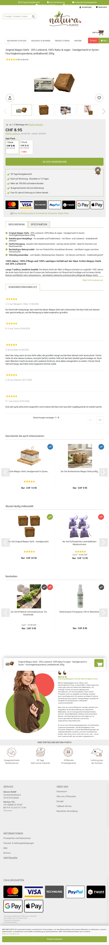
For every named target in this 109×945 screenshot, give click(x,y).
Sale (94, 41)
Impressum (62, 791)
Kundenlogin (86, 7)
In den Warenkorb (55, 161)
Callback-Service (64, 806)
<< (90, 420)
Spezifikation (39, 224)
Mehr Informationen (92, 280)
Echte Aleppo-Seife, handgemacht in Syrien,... (29, 471)
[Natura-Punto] (65, 18)
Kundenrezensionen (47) (23, 287)
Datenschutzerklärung (10, 934)
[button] (104, 111)
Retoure (7, 853)
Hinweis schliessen (54, 939)
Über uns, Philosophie (66, 796)
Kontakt (60, 801)
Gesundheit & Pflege (16, 41)
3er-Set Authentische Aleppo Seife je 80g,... (80, 471)
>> (99, 420)
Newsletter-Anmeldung (67, 811)
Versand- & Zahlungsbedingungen (18, 843)
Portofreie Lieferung (46, 5)
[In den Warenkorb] (98, 663)
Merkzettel (102, 7)
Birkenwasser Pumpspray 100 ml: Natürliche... (80, 612)
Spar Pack (10, 138)
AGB (5, 848)
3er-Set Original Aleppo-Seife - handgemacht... (29, 541)
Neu (105, 41)
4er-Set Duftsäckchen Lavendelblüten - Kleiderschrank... (80, 543)
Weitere (78, 41)
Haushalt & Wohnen (40, 41)
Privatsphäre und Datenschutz (17, 838)
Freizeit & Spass (62, 41)
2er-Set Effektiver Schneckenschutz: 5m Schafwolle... (29, 613)
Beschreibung (17, 224)
